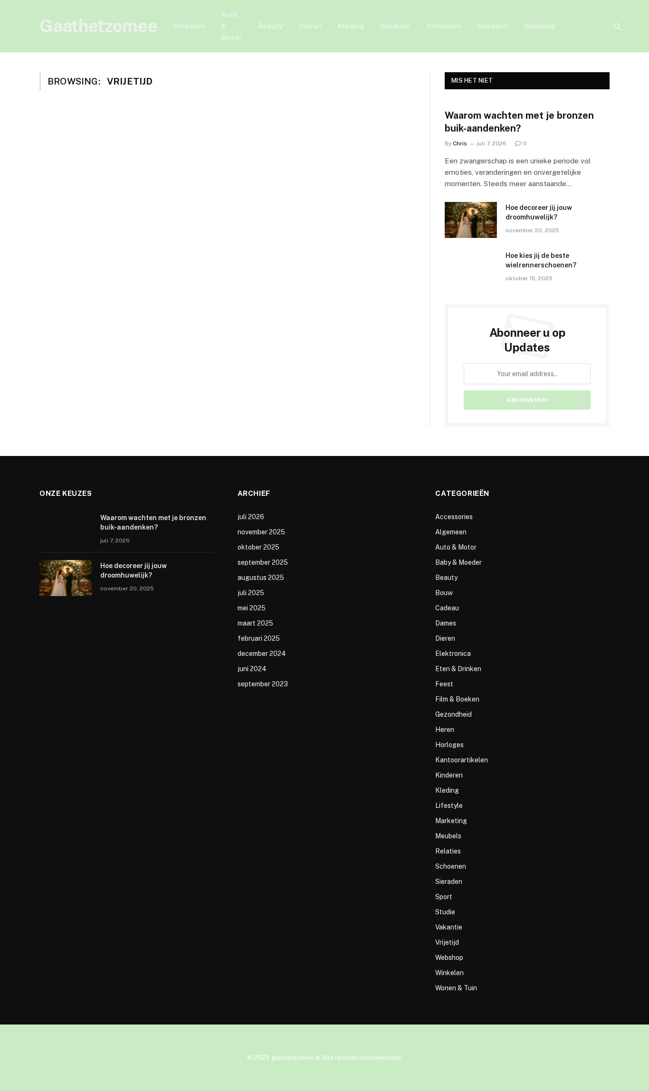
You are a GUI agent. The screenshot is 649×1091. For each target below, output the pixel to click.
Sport (443, 897)
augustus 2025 (261, 577)
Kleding (351, 26)
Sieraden (492, 26)
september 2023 (263, 684)
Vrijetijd (447, 942)
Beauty (270, 26)
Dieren (310, 26)
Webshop (539, 26)
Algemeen (451, 532)
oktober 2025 (258, 547)
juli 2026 (251, 517)
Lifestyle (449, 805)
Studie (445, 912)
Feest (444, 684)
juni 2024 (252, 669)
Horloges (449, 745)
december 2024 (262, 653)
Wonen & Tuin (456, 988)
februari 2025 (259, 638)
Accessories (454, 517)
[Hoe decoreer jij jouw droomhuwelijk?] (471, 220)
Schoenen (443, 26)
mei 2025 (252, 608)
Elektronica (453, 653)
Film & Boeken (457, 699)
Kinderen (449, 775)
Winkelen (188, 26)
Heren (444, 729)
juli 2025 (251, 593)
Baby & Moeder (458, 562)
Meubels (395, 26)
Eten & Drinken (458, 669)
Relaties (448, 851)
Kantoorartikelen (461, 760)
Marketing (451, 821)
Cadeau (447, 608)
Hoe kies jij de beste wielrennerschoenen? (541, 260)
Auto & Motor (231, 25)
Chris (460, 143)
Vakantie (448, 927)
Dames (445, 623)
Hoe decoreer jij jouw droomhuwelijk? (539, 212)
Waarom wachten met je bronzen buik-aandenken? (519, 122)
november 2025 (261, 532)
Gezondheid (453, 714)
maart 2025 (255, 623)
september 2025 (263, 562)
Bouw (444, 593)
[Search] (616, 26)
